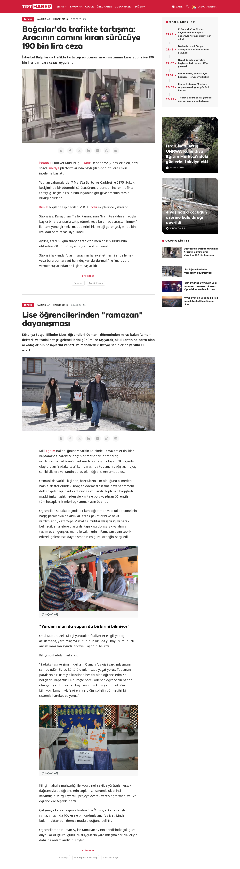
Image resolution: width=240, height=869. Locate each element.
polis (93, 207)
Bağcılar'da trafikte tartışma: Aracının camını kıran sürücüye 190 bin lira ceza (201, 252)
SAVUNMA (76, 7)
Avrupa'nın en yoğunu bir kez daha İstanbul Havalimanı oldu (201, 301)
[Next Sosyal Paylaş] (61, 150)
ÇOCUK (89, 7)
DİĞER (139, 7)
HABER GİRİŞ (60, 19)
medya (54, 168)
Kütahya (63, 857)
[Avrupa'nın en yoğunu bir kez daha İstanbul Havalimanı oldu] (172, 301)
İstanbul (45, 163)
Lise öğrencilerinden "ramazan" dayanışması (198, 271)
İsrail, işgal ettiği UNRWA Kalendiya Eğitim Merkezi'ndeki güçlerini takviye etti (187, 154)
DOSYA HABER (123, 7)
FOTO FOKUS (177, 168)
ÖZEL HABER (104, 7)
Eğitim (50, 451)
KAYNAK (41, 19)
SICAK (60, 7)
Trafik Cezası (96, 283)
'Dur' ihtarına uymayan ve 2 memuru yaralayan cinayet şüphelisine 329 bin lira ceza (200, 286)
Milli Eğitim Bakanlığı (85, 857)
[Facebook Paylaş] (70, 150)
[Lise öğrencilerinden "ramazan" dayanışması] (172, 271)
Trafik (86, 163)
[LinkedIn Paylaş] (88, 150)
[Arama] (189, 7)
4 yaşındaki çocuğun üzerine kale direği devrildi (186, 217)
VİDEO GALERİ (178, 228)
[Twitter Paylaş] (79, 150)
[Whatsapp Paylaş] (107, 150)
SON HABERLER (182, 22)
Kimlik (43, 207)
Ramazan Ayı (110, 857)
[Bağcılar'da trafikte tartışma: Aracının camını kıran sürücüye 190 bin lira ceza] (172, 252)
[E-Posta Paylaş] (116, 150)
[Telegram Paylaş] (97, 150)
